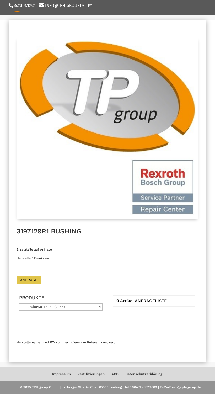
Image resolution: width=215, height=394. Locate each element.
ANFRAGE (28, 280)
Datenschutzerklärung (143, 374)
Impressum (61, 374)
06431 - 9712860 (24, 6)
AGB (115, 374)
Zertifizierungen (91, 374)
